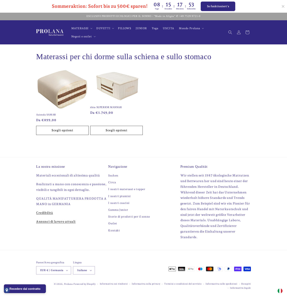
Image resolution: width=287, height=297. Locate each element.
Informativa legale (240, 288)
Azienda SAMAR (46, 114)
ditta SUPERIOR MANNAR (106, 107)
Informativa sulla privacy (146, 284)
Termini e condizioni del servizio (182, 284)
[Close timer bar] (283, 6)
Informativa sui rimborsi (114, 284)
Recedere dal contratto (24, 288)
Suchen (113, 175)
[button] (81, 28)
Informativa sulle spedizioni (221, 284)
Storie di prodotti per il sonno (129, 216)
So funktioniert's (218, 6)
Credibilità (44, 213)
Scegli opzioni (62, 130)
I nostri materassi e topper (126, 189)
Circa (112, 182)
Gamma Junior (118, 209)
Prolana (68, 284)
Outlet (112, 223)
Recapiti (246, 284)
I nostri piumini (119, 196)
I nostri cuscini (119, 202)
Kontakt (114, 230)
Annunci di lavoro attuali (56, 221)
